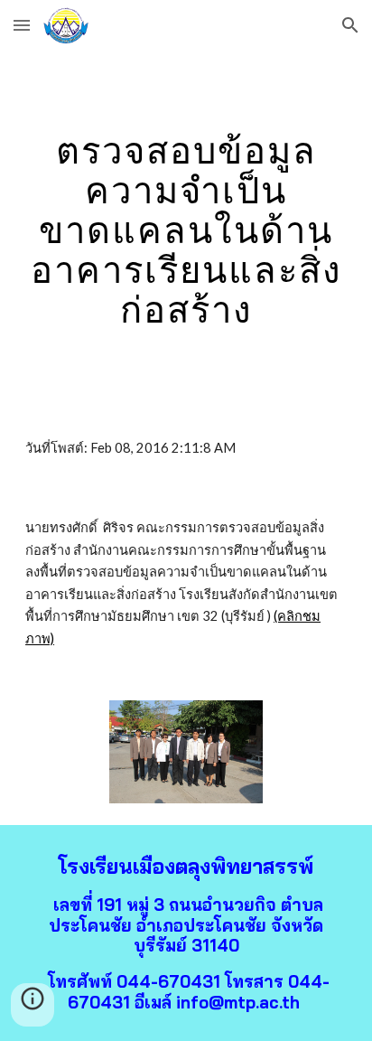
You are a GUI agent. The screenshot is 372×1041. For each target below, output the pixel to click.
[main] (186, 229)
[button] (21, 25)
